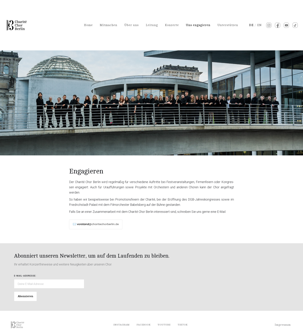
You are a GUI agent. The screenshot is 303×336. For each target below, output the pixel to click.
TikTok (183, 324)
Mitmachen (108, 25)
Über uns (131, 25)
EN (259, 25)
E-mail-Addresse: (25, 276)
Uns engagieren (198, 25)
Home (88, 25)
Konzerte (172, 25)
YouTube (164, 324)
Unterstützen (227, 25)
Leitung (152, 25)
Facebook (144, 324)
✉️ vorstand (96, 224)
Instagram (121, 324)
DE (251, 25)
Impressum (283, 324)
